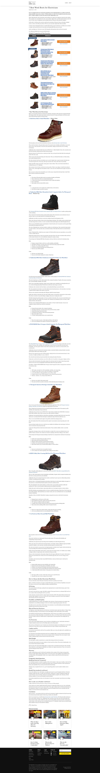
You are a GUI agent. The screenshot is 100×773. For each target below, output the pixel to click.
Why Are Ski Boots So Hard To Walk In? (49, 743)
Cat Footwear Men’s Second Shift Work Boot (47, 103)
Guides (66, 2)
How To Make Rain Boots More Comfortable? (35, 743)
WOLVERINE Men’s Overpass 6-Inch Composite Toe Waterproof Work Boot (47, 73)
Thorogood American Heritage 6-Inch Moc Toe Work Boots (47, 84)
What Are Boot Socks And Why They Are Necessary (35, 724)
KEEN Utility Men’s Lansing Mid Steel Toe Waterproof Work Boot (48, 94)
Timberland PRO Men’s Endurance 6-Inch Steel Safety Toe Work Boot (47, 62)
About (70, 2)
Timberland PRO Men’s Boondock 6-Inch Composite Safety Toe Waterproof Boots (47, 51)
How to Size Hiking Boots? (48, 722)
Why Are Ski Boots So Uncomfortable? (64, 743)
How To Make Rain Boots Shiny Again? (64, 723)
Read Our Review (63, 43)
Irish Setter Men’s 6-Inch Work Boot (48, 40)
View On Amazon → (63, 41)
